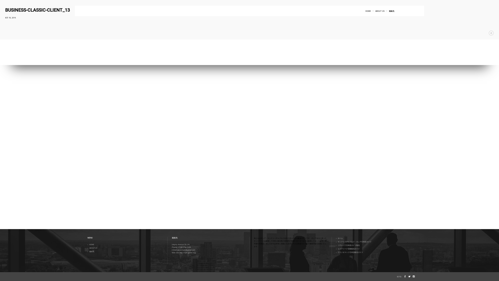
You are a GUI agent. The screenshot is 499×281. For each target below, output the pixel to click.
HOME (91, 244)
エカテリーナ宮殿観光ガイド (349, 249)
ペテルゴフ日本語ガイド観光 (349, 245)
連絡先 (91, 251)
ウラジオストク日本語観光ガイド (350, 252)
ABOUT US (93, 248)
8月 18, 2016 (10, 17)
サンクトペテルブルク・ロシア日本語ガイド (355, 242)
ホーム (340, 238)
